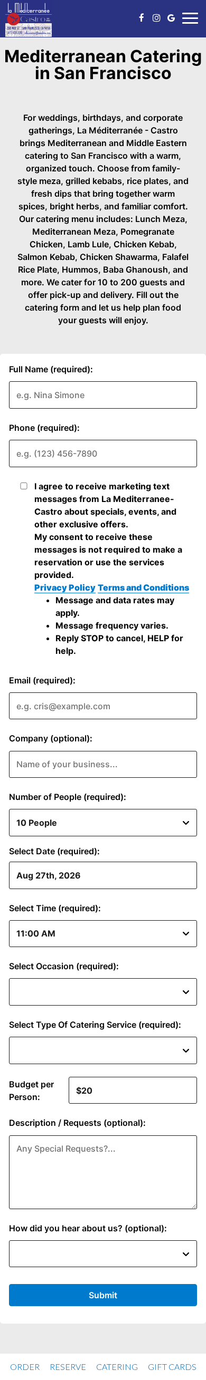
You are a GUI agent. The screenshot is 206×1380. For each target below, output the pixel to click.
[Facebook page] (141, 17)
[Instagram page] (156, 17)
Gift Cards (172, 1367)
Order (25, 1367)
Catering (117, 1367)
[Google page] (171, 17)
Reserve (68, 1367)
